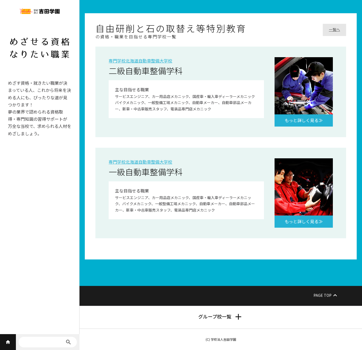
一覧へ (334, 29)
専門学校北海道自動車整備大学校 (140, 60)
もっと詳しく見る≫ (304, 120)
